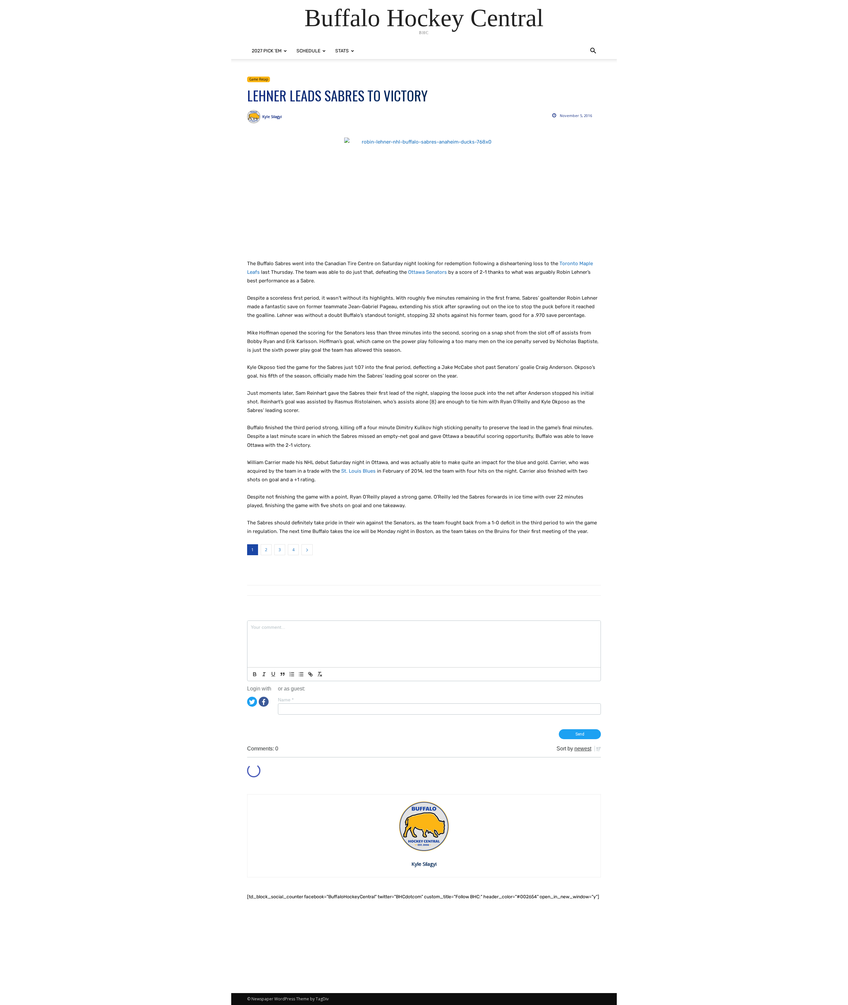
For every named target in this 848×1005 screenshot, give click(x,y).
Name (285, 699)
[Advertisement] (424, 946)
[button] (593, 51)
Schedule (308, 51)
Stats (342, 51)
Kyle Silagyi (272, 116)
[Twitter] (252, 701)
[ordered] (291, 674)
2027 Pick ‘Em (267, 51)
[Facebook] (264, 701)
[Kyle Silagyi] (254, 116)
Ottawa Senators (427, 272)
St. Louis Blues (358, 471)
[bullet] (301, 674)
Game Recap (258, 79)
